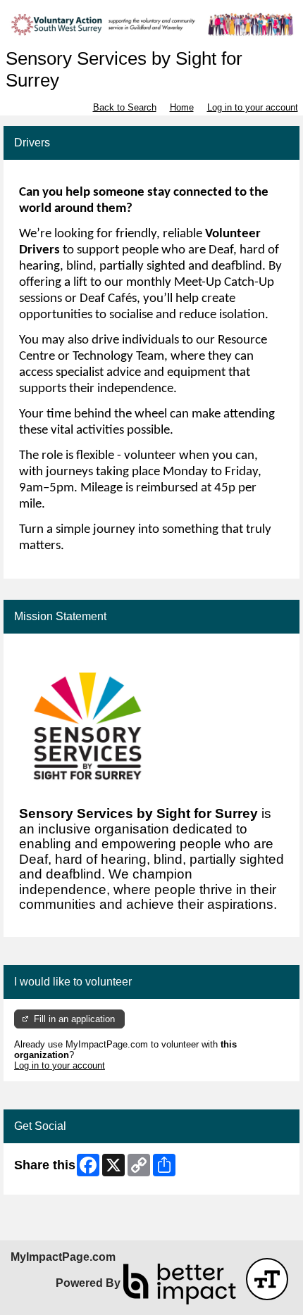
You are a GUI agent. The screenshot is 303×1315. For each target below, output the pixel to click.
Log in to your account (252, 107)
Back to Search (124, 107)
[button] (267, 1279)
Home (182, 107)
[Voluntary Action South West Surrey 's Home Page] (151, 24)
